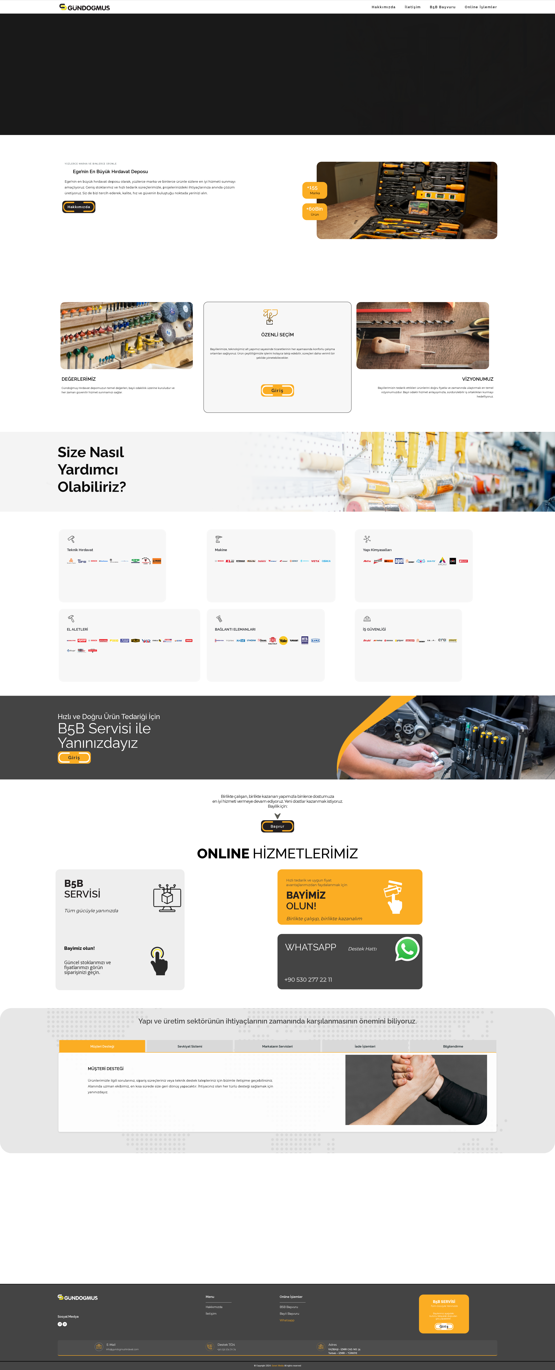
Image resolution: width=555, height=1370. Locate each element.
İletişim (413, 7)
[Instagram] (65, 1324)
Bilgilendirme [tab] (453, 1046)
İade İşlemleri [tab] (365, 1046)
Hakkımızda (384, 7)
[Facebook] (60, 1324)
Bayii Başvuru (289, 1313)
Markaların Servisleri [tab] (277, 1046)
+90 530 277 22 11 (308, 979)
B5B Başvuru (443, 7)
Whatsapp (287, 1320)
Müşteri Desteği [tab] (102, 1046)
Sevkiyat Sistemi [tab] (190, 1046)
